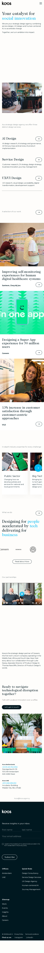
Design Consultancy (30, 873)
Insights (5, 912)
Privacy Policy (18, 934)
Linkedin (29, 937)
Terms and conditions (32, 934)
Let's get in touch (12, 707)
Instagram (19, 937)
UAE (4, 877)
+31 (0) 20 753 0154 (9, 767)
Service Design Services (31, 877)
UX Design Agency (29, 881)
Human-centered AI (30, 885)
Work (4, 904)
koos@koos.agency (22, 798)
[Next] (38, 468)
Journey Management (31, 889)
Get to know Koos (39, 513)
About (4, 916)
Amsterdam (7, 873)
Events (5, 908)
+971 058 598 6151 (9, 783)
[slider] (9, 603)
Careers (5, 920)
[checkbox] (21, 845)
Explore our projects (39, 212)
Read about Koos (22, 561)
